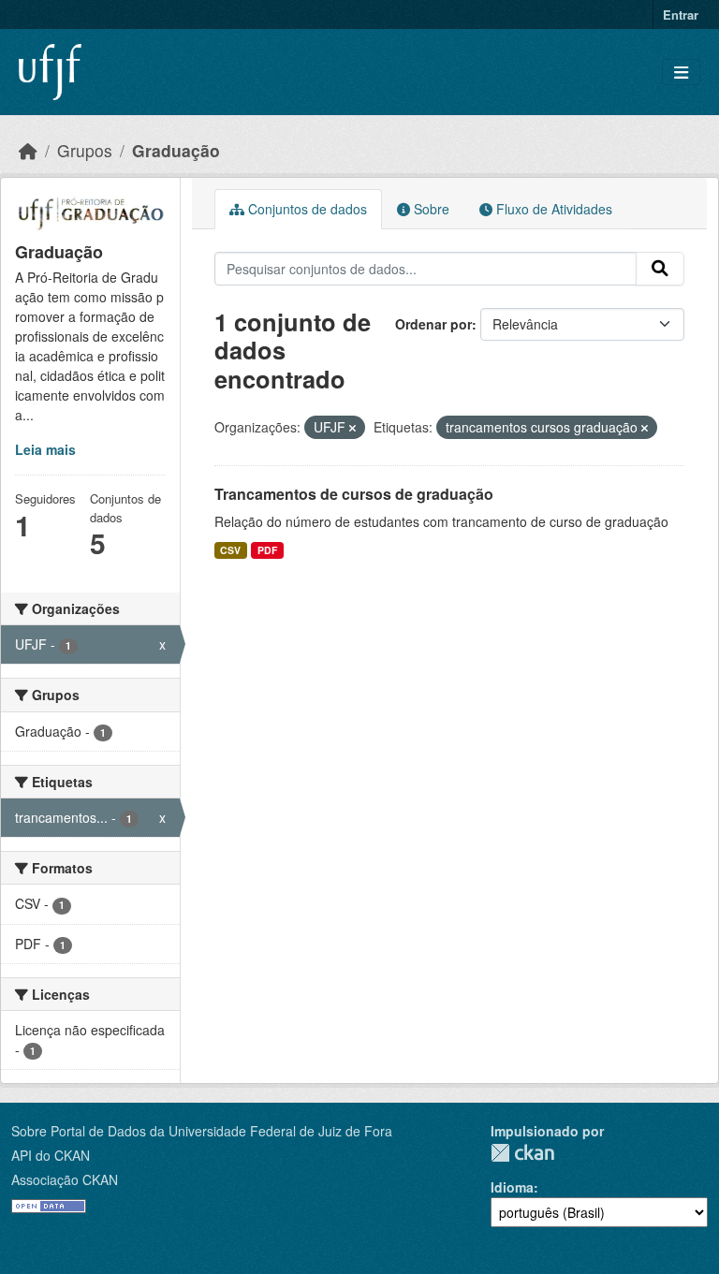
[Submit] (660, 269)
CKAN (522, 1153)
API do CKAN (50, 1155)
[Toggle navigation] (681, 72)
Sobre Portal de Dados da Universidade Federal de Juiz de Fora (201, 1130)
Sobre (429, 208)
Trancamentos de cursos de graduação (353, 494)
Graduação (176, 150)
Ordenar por (433, 324)
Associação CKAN (64, 1179)
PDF (267, 550)
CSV (230, 550)
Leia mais (45, 449)
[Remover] (352, 427)
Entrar (680, 14)
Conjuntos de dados (305, 208)
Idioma (512, 1187)
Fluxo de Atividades (552, 208)
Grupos (84, 150)
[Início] (28, 150)
